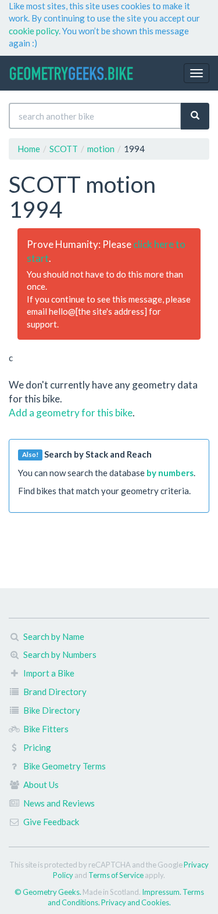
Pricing (37, 747)
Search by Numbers (60, 654)
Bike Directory (51, 710)
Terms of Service (116, 875)
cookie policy (34, 31)
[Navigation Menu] (196, 73)
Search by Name (53, 636)
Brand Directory (55, 691)
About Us (41, 784)
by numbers (170, 472)
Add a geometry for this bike (71, 412)
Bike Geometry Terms (64, 766)
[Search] (195, 116)
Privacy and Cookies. (136, 902)
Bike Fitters (46, 729)
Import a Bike (48, 673)
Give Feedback (51, 821)
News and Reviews (59, 803)
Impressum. (162, 892)
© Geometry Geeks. (49, 892)
